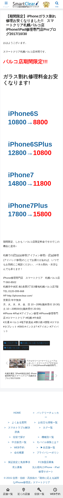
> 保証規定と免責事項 (17, 462)
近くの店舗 (24, 491)
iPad (51, 255)
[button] (56, 427)
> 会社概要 (17, 452)
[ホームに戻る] (31, 404)
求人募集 (17, 467)
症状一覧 (39, 491)
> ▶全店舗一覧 (46, 447)
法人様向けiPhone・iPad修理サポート (45, 469)
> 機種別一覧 (46, 437)
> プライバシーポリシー (46, 454)
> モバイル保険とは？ (46, 442)
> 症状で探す (17, 437)
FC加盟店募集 (46, 462)
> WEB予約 (17, 447)
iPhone (17, 255)
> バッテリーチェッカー (46, 415)
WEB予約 (55, 491)
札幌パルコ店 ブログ (17, 348)
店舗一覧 (8, 491)
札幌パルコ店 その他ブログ (36, 343)
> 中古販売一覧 (17, 442)
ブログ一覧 (12, 343)
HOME (17, 412)
